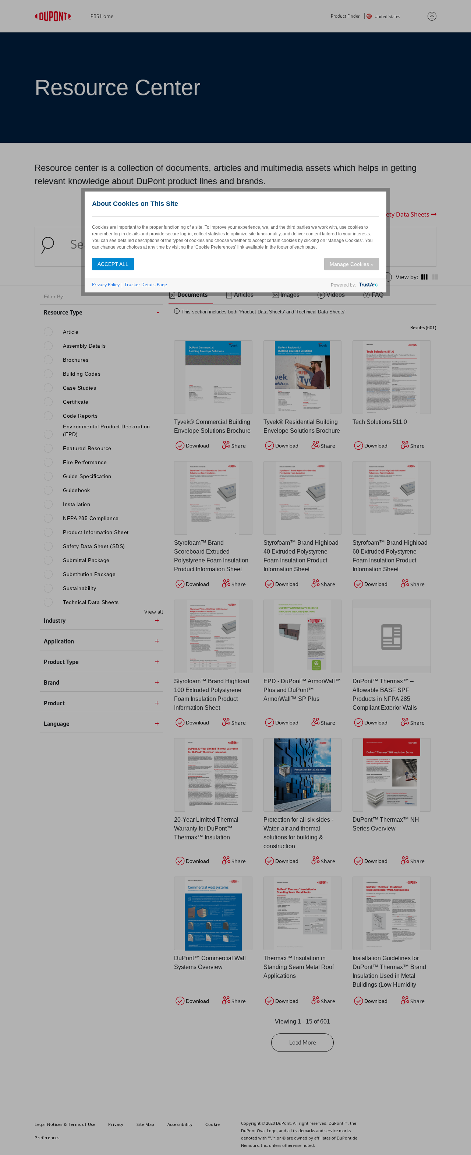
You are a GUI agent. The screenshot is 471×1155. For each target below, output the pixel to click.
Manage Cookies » (351, 264)
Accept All (113, 264)
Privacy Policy (106, 284)
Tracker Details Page (145, 284)
